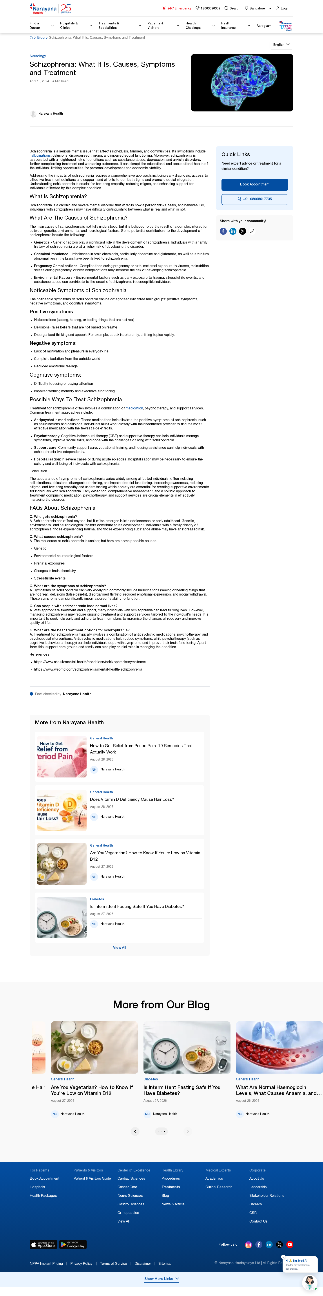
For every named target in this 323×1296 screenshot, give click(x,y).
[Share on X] (242, 232)
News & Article (173, 1204)
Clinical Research (218, 1187)
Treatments (171, 1187)
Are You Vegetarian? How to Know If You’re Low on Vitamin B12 (145, 856)
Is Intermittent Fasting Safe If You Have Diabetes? (137, 907)
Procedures (171, 1179)
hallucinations (40, 156)
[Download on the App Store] (43, 1244)
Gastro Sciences (131, 1204)
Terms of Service (115, 1264)
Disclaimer (144, 1264)
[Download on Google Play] (73, 1244)
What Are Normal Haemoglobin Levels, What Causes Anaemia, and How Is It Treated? (276, 1091)
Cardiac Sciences (131, 1179)
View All (119, 948)
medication (134, 409)
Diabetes (150, 1080)
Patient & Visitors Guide (92, 1179)
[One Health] (285, 26)
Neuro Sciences (130, 1196)
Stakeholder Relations (266, 1196)
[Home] (50, 8)
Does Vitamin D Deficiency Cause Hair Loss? (132, 800)
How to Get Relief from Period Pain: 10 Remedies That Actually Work (141, 749)
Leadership (258, 1187)
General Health (62, 1080)
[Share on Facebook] (223, 232)
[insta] (248, 1245)
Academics (214, 1179)
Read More (94, 1047)
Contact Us (258, 1222)
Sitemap (165, 1264)
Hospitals (37, 1187)
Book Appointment (255, 185)
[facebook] (258, 1247)
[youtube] (289, 1247)
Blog (41, 38)
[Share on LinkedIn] (232, 232)
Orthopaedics (128, 1213)
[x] (279, 1247)
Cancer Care (127, 1187)
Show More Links (158, 1279)
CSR (253, 1213)
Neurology (38, 56)
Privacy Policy (83, 1264)
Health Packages (43, 1196)
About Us (256, 1179)
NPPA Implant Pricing (48, 1264)
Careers (255, 1204)
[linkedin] (269, 1247)
